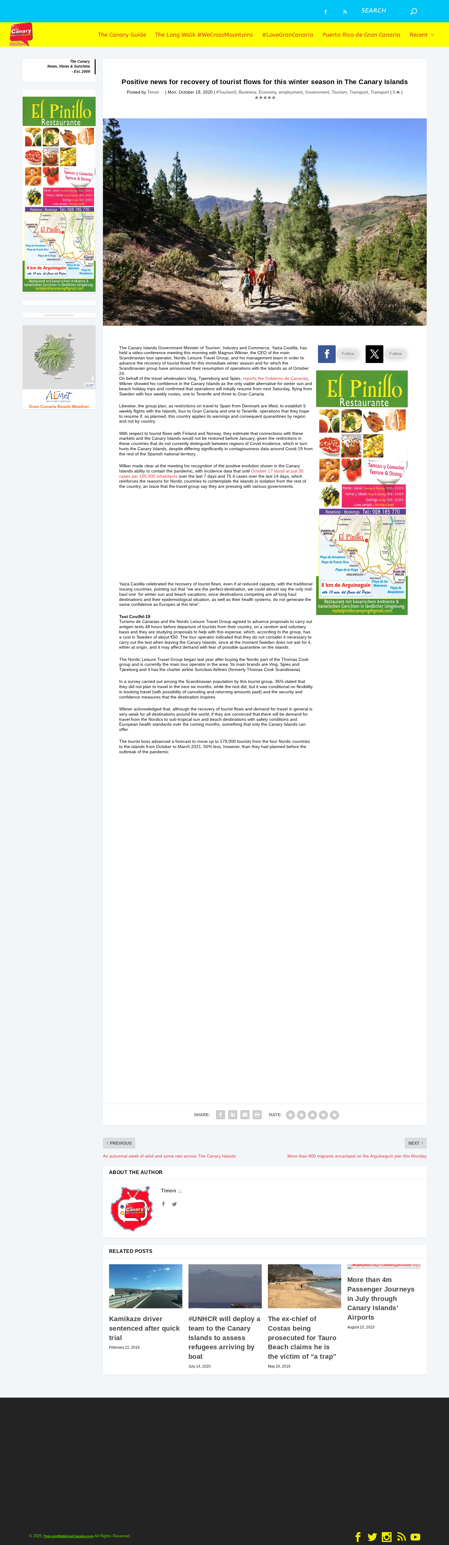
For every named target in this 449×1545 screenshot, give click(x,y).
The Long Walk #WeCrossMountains (204, 35)
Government (317, 92)
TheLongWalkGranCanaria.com (68, 1536)
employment (291, 92)
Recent (419, 35)
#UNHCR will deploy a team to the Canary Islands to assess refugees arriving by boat (224, 1337)
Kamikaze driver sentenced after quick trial (144, 1328)
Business (247, 92)
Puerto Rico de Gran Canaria (361, 35)
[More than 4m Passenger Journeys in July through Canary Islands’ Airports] (384, 1266)
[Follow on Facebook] (327, 354)
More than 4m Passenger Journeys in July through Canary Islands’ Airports (381, 1298)
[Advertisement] (216, 538)
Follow (348, 353)
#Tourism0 (226, 92)
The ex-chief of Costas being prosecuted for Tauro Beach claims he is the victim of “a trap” (302, 1337)
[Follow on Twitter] (374, 354)
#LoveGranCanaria (287, 35)
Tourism (339, 92)
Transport (358, 92)
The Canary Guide (122, 35)
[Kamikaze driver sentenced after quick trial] (145, 1286)
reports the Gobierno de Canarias (275, 378)
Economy (267, 92)
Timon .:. (155, 92)
